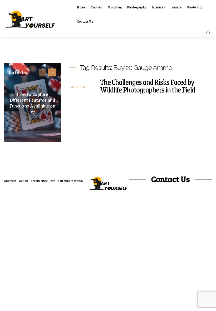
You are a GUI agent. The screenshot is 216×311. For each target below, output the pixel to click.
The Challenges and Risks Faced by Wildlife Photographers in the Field (147, 86)
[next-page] (52, 72)
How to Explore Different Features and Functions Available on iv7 (32, 102)
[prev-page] (42, 72)
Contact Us (170, 179)
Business (76, 87)
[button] (208, 32)
